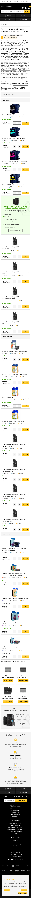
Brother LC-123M (16, 58)
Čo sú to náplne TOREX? (15, 230)
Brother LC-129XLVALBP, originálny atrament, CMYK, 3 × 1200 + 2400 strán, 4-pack (14, 574)
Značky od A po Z (16, 812)
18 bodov (21, 276)
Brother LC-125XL (13, 54)
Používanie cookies (15, 842)
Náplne (9, 16)
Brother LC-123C (16, 71)
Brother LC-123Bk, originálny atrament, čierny (14, 115)
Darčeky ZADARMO (15, 825)
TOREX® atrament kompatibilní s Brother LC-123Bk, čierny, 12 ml (13, 248)
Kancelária (24, 19)
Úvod (3, 23)
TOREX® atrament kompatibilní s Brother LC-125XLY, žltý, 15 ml (13, 520)
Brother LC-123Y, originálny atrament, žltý (13, 185)
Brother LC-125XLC (17, 53)
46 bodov (20, 448)
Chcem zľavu (21, 800)
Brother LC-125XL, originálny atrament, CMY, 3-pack (15, 599)
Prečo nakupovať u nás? (15, 823)
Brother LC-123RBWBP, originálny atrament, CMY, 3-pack (15, 648)
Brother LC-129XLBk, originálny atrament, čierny (14, 351)
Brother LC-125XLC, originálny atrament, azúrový (14, 374)
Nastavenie (24, 890)
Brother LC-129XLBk (6, 50)
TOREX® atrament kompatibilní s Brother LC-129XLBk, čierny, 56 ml (13, 445)
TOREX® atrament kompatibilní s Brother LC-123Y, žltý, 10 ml (15, 323)
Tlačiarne (8, 19)
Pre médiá (15, 846)
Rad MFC (22, 23)
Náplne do (8, 676)
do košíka (25, 123)
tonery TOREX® (17, 62)
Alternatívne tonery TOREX (15, 827)
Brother (17, 23)
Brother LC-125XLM (23, 50)
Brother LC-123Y (16, 75)
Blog (16, 833)
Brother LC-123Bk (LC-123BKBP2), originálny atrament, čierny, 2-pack (14, 549)
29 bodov (21, 473)
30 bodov (22, 498)
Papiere (24, 16)
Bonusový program (15, 814)
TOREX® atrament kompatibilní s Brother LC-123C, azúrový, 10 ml (15, 273)
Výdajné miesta (15, 810)
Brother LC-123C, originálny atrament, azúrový (14, 138)
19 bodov (22, 301)
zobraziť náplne (7, 681)
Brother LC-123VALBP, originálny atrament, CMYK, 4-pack (15, 623)
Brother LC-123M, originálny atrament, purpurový (14, 161)
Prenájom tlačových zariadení (15, 831)
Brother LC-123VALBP (10, 51)
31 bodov (20, 251)
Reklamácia (15, 816)
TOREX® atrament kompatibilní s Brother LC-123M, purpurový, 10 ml (13, 298)
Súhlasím (6, 890)
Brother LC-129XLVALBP (14, 56)
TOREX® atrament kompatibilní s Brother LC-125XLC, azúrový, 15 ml (13, 470)
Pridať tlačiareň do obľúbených (15, 35)
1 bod (21, 117)
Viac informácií (22, 886)
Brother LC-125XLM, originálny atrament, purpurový (15, 398)
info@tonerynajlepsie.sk (17, 859)
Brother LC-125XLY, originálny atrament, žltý (13, 421)
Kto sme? (15, 840)
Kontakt (16, 848)
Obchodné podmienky (16, 844)
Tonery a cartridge (9, 23)
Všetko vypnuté (22, 893)
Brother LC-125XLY (14, 59)
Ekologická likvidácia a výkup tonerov (15, 829)
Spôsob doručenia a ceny (15, 809)
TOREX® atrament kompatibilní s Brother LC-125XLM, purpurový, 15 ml (13, 495)
